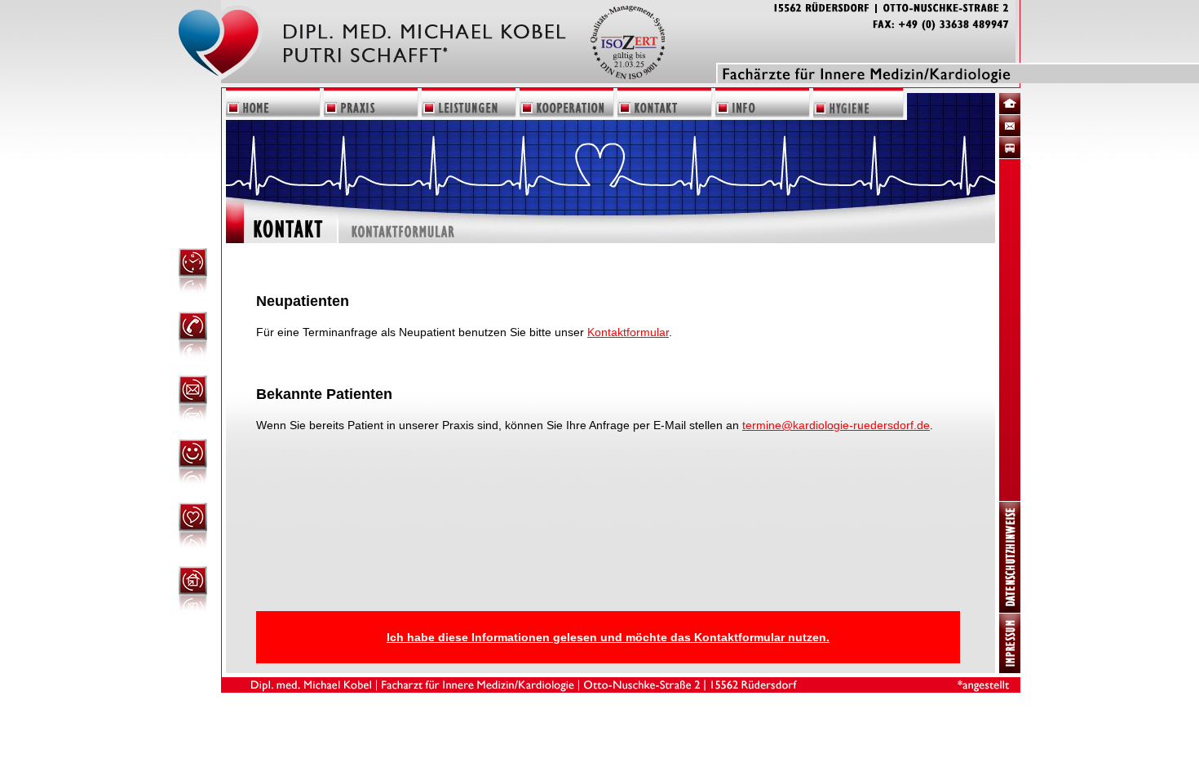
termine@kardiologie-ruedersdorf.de (836, 425)
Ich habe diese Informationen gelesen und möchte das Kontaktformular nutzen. (608, 637)
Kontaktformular (628, 332)
